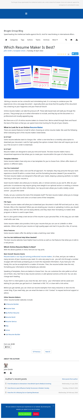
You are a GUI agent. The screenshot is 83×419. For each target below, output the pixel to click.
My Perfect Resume (12, 313)
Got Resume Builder (12, 334)
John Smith (8, 51)
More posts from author (70, 379)
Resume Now (10, 308)
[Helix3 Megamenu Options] (26, 13)
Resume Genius (11, 321)
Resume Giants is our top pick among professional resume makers (28, 256)
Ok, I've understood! (25, 414)
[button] (55, 40)
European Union (19, 51)
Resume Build (10, 317)
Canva (7, 330)
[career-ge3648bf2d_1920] (41, 78)
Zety (6, 326)
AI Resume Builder (12, 304)
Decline (36, 414)
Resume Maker (36, 127)
